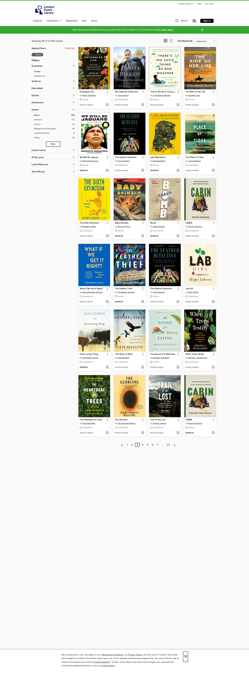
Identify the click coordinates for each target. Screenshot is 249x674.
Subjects (37, 20)
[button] (186, 4)
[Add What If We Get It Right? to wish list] (107, 302)
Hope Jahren (193, 292)
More (53, 144)
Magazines (72, 20)
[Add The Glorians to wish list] (142, 433)
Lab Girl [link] (189, 288)
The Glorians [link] (121, 420)
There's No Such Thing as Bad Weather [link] (163, 92)
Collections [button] (53, 20)
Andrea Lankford (159, 423)
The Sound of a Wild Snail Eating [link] (163, 354)
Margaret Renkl (159, 161)
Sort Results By (185, 41)
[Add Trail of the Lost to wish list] (178, 433)
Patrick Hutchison (195, 226)
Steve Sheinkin (159, 226)
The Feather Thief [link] (123, 288)
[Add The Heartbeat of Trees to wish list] (107, 433)
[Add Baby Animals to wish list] (142, 236)
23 (168, 444)
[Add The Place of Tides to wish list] (213, 171)
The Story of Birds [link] (124, 354)
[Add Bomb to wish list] (178, 236)
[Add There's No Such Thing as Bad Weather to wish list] (178, 105)
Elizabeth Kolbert (89, 226)
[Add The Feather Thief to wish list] (142, 302)
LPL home (209, 4)
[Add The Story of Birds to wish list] (142, 367)
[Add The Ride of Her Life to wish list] (213, 105)
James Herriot (123, 95)
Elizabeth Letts (194, 95)
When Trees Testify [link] (195, 354)
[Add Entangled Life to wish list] (107, 105)
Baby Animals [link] (121, 223)
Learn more (167, 29)
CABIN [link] (189, 223)
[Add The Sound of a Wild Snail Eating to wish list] (178, 367)
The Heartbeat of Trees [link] (91, 420)
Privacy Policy (135, 654)
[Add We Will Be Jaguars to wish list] (107, 171)
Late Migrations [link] (158, 157)
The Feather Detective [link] (125, 157)
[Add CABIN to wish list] (213, 236)
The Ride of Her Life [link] (195, 92)
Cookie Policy (108, 665)
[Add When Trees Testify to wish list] (213, 367)
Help (199, 4)
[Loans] (194, 21)
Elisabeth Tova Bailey (161, 358)
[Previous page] (122, 445)
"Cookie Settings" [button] (101, 662)
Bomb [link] (153, 223)
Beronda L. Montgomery (197, 358)
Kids (84, 20)
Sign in (207, 20)
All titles (37, 71)
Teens (94, 20)
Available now (39, 76)
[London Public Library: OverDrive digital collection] (45, 10)
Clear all (70, 48)
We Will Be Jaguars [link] (89, 157)
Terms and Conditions (112, 654)
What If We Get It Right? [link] (91, 288)
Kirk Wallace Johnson (125, 292)
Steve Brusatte (123, 358)
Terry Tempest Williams (126, 423)
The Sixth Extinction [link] (89, 223)
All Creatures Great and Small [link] (128, 92)
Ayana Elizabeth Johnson (92, 292)
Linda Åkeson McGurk (162, 95)
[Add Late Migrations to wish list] (178, 171)
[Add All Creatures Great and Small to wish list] (142, 105)
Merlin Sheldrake (89, 95)
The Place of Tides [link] (195, 157)
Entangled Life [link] (87, 92)
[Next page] (174, 445)
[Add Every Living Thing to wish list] (107, 367)
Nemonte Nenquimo (90, 161)
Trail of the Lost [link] (158, 420)
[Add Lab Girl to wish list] (213, 302)
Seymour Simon (123, 226)
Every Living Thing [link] (89, 354)
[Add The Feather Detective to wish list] (142, 171)
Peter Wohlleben (88, 423)
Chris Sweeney (123, 161)
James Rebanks (194, 161)
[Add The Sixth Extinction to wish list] (107, 236)
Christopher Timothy (90, 358)
